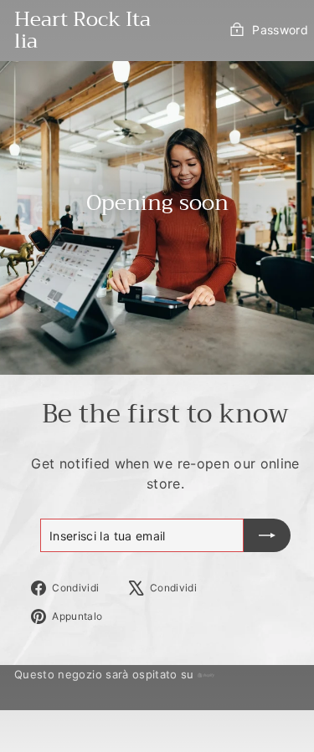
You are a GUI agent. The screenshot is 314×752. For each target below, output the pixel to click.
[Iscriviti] (267, 535)
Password (280, 30)
